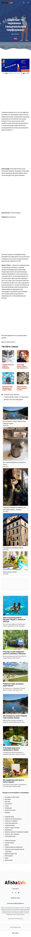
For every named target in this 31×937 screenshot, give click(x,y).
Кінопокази (8, 803)
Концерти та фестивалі (12, 797)
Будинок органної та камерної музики (16, 832)
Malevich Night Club (11, 853)
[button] (24, 3)
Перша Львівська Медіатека (13, 847)
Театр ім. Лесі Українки (12, 834)
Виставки (8, 799)
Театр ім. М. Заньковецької (13, 819)
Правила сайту (15, 898)
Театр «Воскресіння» (11, 823)
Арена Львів (8, 860)
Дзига (7, 845)
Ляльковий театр (10, 836)
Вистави (16, 394)
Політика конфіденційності (15, 903)
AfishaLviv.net (17, 927)
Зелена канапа (9, 843)
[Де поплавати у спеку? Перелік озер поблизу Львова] (15, 413)
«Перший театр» (9, 394)
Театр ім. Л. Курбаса (11, 821)
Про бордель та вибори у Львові (13, 548)
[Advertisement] (15, 93)
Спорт (7, 806)
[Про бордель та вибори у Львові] (15, 530)
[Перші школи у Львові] (15, 561)
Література (8, 808)
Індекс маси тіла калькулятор (15, 918)
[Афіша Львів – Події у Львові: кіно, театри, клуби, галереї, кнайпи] (7, 3)
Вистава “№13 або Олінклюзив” (13, 399)
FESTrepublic (9, 856)
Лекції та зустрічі (10, 810)
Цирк (6, 858)
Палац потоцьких (10, 840)
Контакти (16, 888)
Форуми (7, 812)
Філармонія (8, 830)
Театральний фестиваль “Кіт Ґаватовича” (16, 397)
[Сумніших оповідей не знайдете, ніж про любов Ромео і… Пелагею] (15, 487)
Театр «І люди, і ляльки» (12, 827)
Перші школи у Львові (10, 572)
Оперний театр (9, 816)
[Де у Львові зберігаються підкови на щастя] (15, 444)
